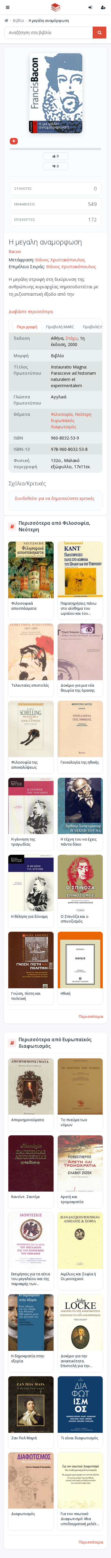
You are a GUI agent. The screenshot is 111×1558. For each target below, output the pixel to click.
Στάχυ (72, 338)
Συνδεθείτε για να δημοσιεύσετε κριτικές (54, 498)
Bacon (15, 251)
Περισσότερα (91, 1016)
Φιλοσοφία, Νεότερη (71, 414)
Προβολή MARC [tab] (60, 326)
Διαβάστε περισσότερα (31, 311)
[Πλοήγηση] (7, 7)
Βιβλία (18, 20)
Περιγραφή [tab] (27, 326)
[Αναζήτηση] (99, 32)
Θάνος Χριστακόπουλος (60, 260)
